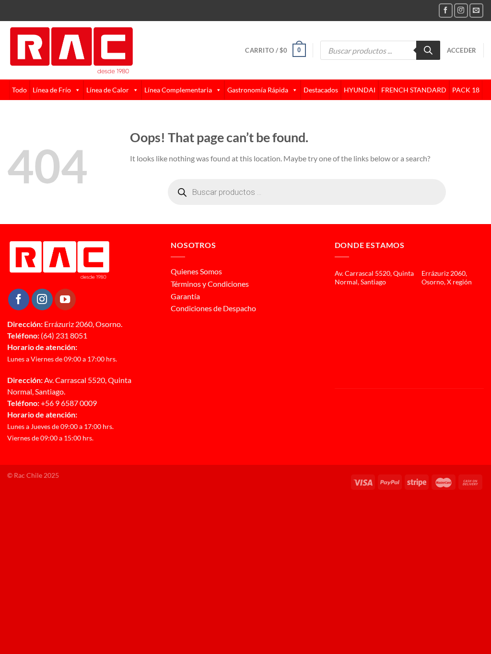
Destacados (321, 90)
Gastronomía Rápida (257, 90)
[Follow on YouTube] (65, 299)
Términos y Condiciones (210, 283)
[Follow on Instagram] (461, 10)
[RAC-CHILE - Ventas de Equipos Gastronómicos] (108, 50)
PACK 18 (465, 90)
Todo (19, 90)
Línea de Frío (52, 90)
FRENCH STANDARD (413, 90)
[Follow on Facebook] (446, 10)
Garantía (185, 296)
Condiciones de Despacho (213, 308)
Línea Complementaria (178, 90)
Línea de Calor (107, 90)
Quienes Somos (196, 271)
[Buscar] (428, 50)
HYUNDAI (359, 90)
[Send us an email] (476, 10)
